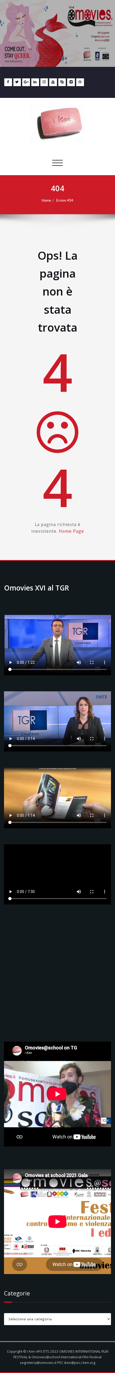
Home (46, 200)
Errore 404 (64, 200)
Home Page (71, 531)
